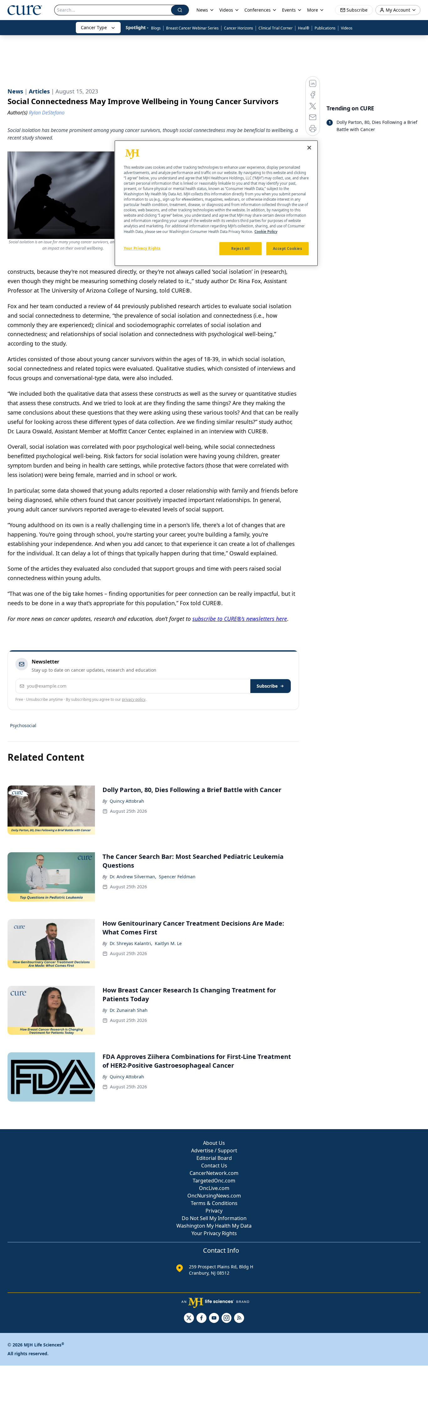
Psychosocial (23, 725)
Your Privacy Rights (214, 1233)
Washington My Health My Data (214, 1225)
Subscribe (267, 686)
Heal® (303, 28)
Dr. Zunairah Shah (129, 1010)
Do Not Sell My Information (214, 1218)
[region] (216, 203)
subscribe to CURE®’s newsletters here (239, 618)
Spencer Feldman (177, 877)
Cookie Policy (265, 231)
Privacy (214, 1210)
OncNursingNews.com (214, 1195)
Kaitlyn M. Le (168, 943)
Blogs (156, 28)
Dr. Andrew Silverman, (133, 877)
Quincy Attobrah (127, 801)
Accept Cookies (287, 248)
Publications (325, 28)
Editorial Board (214, 1158)
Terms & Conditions (214, 1203)
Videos (346, 28)
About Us (214, 1142)
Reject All (240, 248)
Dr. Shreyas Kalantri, (131, 943)
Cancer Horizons (238, 28)
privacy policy (133, 699)
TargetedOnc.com (214, 1180)
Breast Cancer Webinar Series (192, 28)
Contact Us (214, 1165)
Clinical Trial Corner (275, 28)
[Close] (309, 148)
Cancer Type (94, 27)
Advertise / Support (214, 1150)
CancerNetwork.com (214, 1173)
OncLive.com (214, 1188)
